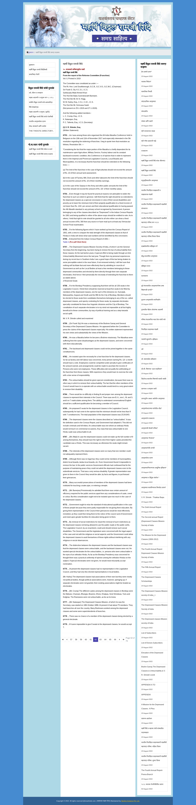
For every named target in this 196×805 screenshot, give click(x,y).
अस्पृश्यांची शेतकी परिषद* (149, 430)
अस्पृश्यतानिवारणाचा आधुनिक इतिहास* (153, 470)
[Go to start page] (63, 639)
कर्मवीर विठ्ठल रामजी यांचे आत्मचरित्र (41, 102)
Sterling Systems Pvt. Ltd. (130, 801)
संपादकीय (147, 113)
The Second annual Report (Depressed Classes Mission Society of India (152, 523)
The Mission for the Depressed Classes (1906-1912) (153, 539)
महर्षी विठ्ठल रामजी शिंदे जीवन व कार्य (40, 149)
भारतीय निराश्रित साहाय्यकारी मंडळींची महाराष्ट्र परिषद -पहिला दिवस (154, 746)
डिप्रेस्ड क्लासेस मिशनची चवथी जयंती (153, 381)
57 (71, 640)
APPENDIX (147, 697)
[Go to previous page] (67, 639)
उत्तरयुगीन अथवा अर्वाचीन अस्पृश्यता (153, 401)
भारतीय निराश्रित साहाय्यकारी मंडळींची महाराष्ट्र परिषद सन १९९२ (154, 222)
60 (86, 640)
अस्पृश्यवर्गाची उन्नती (148, 450)
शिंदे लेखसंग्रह (33, 107)
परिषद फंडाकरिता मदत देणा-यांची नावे (153, 322)
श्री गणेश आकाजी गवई (148, 143)
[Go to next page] (119, 639)
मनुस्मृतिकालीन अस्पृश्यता (149, 182)
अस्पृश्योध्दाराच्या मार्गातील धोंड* (151, 410)
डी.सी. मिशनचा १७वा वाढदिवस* (151, 371)
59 (81, 640)
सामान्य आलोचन (147, 721)
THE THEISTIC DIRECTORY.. (41, 131)
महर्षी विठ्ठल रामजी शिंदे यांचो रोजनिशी (41, 117)
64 (105, 640)
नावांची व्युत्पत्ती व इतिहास (149, 341)
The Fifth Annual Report (150, 569)
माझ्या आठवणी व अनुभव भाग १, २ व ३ (41, 97)
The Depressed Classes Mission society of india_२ (154, 595)
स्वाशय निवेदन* (147, 84)
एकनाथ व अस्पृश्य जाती (149, 391)
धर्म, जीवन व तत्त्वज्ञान (36, 93)
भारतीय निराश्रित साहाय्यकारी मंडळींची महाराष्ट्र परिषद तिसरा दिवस (154, 236)
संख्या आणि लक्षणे (147, 123)
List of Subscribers (148, 635)
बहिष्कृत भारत (147, 268)
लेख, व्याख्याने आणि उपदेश (37, 126)
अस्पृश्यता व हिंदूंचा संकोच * (150, 480)
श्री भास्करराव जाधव (148, 133)
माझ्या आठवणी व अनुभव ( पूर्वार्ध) (39, 112)
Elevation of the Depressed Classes (152, 657)
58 (76, 640)
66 (115, 640)
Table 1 (66, 242)
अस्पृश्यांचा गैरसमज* (147, 440)
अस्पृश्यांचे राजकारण (147, 420)
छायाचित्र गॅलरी (34, 74)
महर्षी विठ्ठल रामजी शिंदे (73, 63)
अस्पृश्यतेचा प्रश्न (147, 460)
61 (91, 640)
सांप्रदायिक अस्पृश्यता (148, 103)
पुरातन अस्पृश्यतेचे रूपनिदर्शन (150, 302)
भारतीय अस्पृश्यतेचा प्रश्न (37, 121)
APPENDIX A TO (148, 687)
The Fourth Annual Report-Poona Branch (152, 774)
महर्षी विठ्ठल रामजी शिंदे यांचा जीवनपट (153, 163)
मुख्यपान (31, 65)
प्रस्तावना (147, 278)
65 (110, 640)
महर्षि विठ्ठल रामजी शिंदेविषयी (38, 70)
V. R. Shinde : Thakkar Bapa (152, 499)
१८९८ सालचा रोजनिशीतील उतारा (152, 786)
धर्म (147, 351)
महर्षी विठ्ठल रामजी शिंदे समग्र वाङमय (41, 154)
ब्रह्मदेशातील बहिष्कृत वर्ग (149, 248)
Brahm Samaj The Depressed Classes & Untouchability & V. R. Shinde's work (153, 673)
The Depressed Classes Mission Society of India (154, 609)
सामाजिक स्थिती (147, 94)
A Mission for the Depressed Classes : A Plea (152, 709)
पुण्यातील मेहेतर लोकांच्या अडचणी (152, 312)
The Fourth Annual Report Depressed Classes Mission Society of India (152, 555)
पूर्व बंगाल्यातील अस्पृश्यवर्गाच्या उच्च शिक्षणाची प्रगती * (152, 290)
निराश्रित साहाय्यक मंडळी (149, 331)
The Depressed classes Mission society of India (154, 623)
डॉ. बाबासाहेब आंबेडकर (148, 361)
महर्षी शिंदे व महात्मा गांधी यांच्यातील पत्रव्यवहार (152, 732)
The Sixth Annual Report (151, 509)
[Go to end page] (123, 639)
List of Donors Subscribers (152, 645)
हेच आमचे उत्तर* (147, 74)
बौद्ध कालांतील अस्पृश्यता (149, 258)
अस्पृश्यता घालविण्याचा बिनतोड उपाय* (153, 489)
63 (100, 640)
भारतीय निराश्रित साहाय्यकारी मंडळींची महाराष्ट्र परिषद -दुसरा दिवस (154, 760)
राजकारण (147, 153)
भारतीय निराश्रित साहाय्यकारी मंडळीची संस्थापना (154, 208)
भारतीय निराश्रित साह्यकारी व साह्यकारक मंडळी (151, 194)
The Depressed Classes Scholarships (151, 581)
